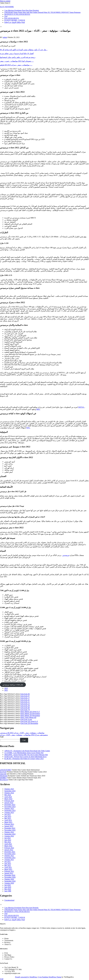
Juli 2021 (7, 861)
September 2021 (10, 858)
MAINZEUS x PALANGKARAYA (17, 14)
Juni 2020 (7, 887)
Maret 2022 (8, 846)
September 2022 (10, 834)
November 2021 (10, 854)
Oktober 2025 (9, 789)
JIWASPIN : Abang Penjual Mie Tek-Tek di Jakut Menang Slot (26, 755)
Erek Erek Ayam (26, 719)
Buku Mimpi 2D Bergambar (30, 714)
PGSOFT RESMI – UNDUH (14, 20)
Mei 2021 (7, 865)
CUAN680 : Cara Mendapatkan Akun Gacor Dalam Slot (23, 753)
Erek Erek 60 (25, 708)
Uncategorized (9, 900)
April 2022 (8, 844)
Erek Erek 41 (25, 700)
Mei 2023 (7, 818)
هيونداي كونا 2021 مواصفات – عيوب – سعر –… (17, 61)
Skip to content (5, 1)
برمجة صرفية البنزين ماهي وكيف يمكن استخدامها (17, 57)
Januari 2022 (8, 850)
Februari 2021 (9, 871)
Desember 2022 (9, 828)
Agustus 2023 (9, 812)
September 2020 (10, 881)
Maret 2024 (8, 799)
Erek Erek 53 (25, 704)
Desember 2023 (9, 805)
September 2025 (10, 791)
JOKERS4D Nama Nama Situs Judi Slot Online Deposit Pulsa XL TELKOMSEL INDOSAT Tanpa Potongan (42, 12)
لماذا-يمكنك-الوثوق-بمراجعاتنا (14, 22)
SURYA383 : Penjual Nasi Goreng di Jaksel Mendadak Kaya (25, 757)
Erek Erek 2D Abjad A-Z (29, 721)
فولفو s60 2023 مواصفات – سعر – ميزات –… (16, 65)
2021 (6, 690)
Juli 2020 (7, 885)
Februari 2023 (9, 824)
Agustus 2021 (9, 859)
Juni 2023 (7, 816)
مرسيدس (65, 555)
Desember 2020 (9, 875)
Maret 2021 (8, 869)
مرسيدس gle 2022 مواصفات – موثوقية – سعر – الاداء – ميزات (22, 733)
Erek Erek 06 (25, 694)
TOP (1, 979)
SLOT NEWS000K (7, 7)
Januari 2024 (8, 803)
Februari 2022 (9, 848)
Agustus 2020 (9, 883)
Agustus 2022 (9, 836)
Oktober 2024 (9, 793)
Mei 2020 (7, 889)
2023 (6, 688)
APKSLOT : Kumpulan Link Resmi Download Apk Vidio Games (27, 751)
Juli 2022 (7, 838)
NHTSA (81, 407)
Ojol (5, 16)
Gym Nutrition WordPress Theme (50, 977)
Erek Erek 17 (25, 698)
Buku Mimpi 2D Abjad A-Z (30, 712)
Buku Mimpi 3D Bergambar (30, 715)
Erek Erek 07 (25, 696)
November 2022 (10, 830)
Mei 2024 (7, 795)
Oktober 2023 (9, 808)
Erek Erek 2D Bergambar (29, 723)
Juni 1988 (7, 891)
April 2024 (8, 797)
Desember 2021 (9, 852)
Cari (1, 737)
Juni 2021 (7, 863)
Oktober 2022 (9, 832)
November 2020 (10, 877)
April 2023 (8, 820)
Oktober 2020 (9, 879)
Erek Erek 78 (25, 710)
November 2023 (10, 807)
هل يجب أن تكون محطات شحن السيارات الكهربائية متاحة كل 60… (23, 50)
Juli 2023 (7, 814)
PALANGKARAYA (11, 18)
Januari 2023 (8, 826)
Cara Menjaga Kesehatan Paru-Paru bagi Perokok (21, 10)
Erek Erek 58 (25, 706)
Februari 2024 (9, 801)
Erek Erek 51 (25, 702)
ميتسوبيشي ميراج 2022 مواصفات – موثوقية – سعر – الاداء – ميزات (24, 735)
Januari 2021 (8, 873)
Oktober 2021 (9, 856)
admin (5, 37)
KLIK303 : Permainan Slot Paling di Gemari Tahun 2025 (24, 759)
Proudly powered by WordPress (26, 977)
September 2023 (10, 810)
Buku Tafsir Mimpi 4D (28, 717)
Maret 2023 (8, 822)
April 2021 (8, 867)
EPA (28, 428)
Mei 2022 (7, 842)
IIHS (38, 409)
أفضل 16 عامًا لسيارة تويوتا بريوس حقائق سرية (17, 53)
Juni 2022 (7, 840)
